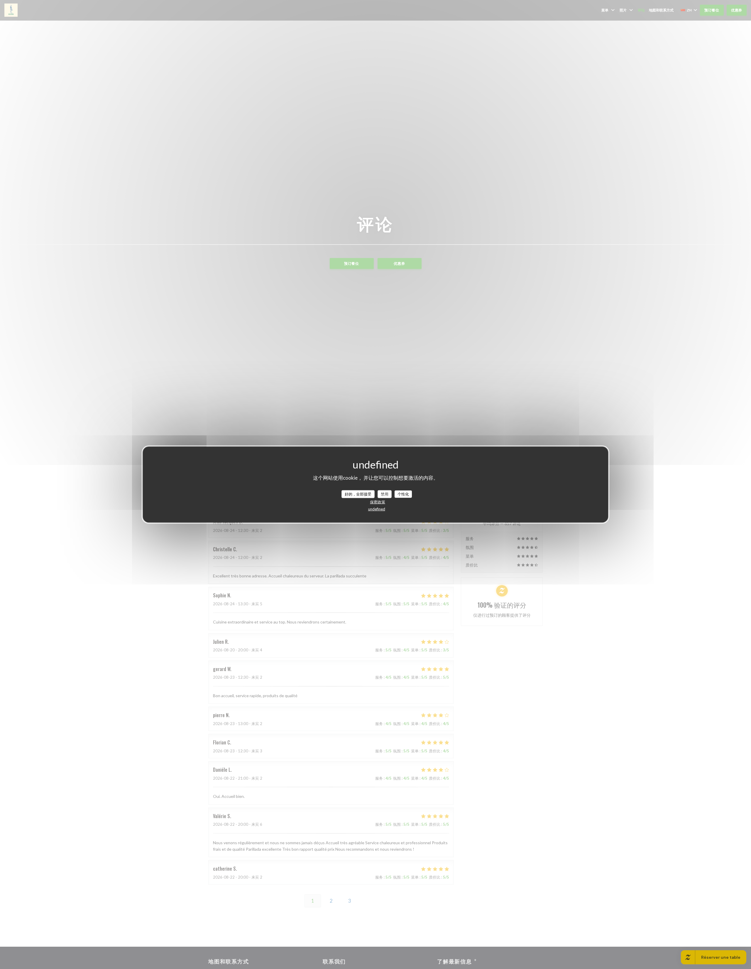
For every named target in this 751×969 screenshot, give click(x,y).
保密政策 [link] (377, 502)
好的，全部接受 (358, 493)
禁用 (384, 493)
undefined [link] (376, 509)
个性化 (403, 493)
